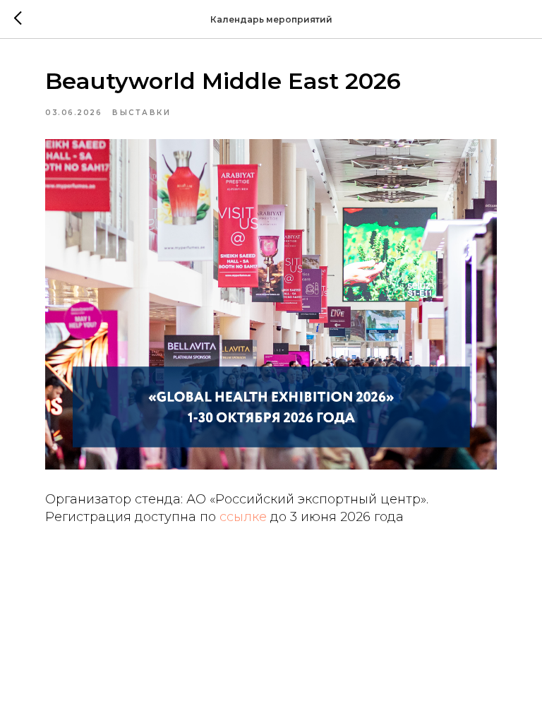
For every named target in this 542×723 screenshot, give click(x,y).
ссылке (244, 517)
